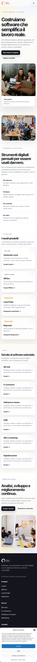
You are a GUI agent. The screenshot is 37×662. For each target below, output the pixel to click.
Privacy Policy (21, 659)
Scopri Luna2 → (9, 264)
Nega (18, 651)
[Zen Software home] (5, 3)
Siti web (4, 607)
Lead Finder (5, 593)
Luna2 (3, 586)
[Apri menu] (34, 3)
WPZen (4, 590)
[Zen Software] (9, 560)
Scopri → (7, 376)
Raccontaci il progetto (10, 52)
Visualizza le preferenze (18, 655)
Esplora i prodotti (9, 58)
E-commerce (6, 611)
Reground (5, 596)
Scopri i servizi (8, 508)
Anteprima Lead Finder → (12, 311)
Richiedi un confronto (25, 508)
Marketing (5, 618)
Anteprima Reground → (11, 335)
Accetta (18, 646)
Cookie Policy (14, 659)
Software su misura (8, 614)
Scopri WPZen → (9, 288)
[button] (34, 630)
